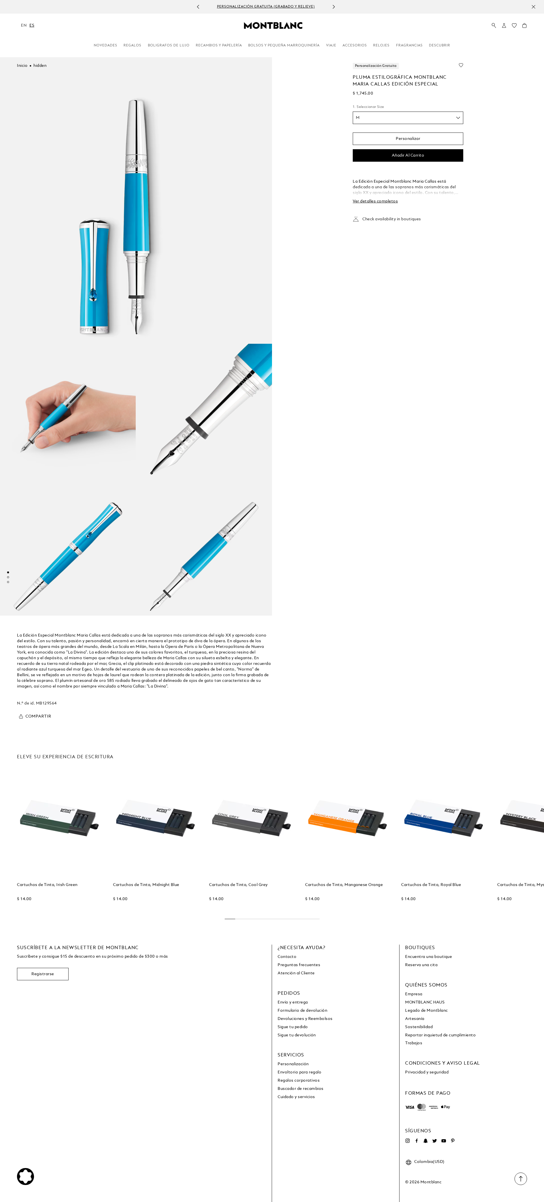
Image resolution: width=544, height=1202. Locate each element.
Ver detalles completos (375, 201)
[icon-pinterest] (452, 1141)
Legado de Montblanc (426, 1011)
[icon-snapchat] (425, 1141)
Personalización (293, 1064)
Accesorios (355, 45)
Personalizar (408, 139)
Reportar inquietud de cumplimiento (440, 1035)
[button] (504, 25)
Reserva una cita (421, 965)
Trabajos (413, 1043)
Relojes (381, 45)
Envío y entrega (293, 1002)
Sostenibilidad (419, 1027)
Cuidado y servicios (296, 1097)
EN (24, 25)
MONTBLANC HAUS (425, 1002)
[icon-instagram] (407, 1141)
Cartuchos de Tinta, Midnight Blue (146, 885)
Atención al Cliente (296, 973)
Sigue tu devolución (297, 1035)
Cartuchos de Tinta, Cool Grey (238, 885)
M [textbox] (358, 118)
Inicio (22, 66)
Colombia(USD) (429, 1162)
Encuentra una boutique (428, 957)
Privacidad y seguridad (427, 1072)
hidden (39, 66)
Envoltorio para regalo (299, 1072)
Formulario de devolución (302, 1011)
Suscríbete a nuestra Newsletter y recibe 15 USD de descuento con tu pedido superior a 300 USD (301, 7)
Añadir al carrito (408, 155)
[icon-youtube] (443, 1141)
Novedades (105, 45)
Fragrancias (409, 45)
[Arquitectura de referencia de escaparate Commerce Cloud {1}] (273, 25)
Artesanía (414, 1019)
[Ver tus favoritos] (514, 27)
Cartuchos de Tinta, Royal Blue (431, 885)
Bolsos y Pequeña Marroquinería (284, 45)
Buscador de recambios (301, 1089)
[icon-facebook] (416, 1141)
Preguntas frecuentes (299, 965)
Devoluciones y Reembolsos (305, 1019)
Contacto (287, 957)
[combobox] (408, 118)
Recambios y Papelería (219, 45)
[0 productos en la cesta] (524, 27)
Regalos (132, 45)
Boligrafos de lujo (169, 45)
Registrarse (42, 974)
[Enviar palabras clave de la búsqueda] (493, 25)
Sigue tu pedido (293, 1027)
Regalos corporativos (299, 1081)
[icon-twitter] (434, 1141)
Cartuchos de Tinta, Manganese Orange (344, 885)
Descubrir (439, 45)
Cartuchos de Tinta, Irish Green (47, 885)
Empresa (413, 994)
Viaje (331, 45)
